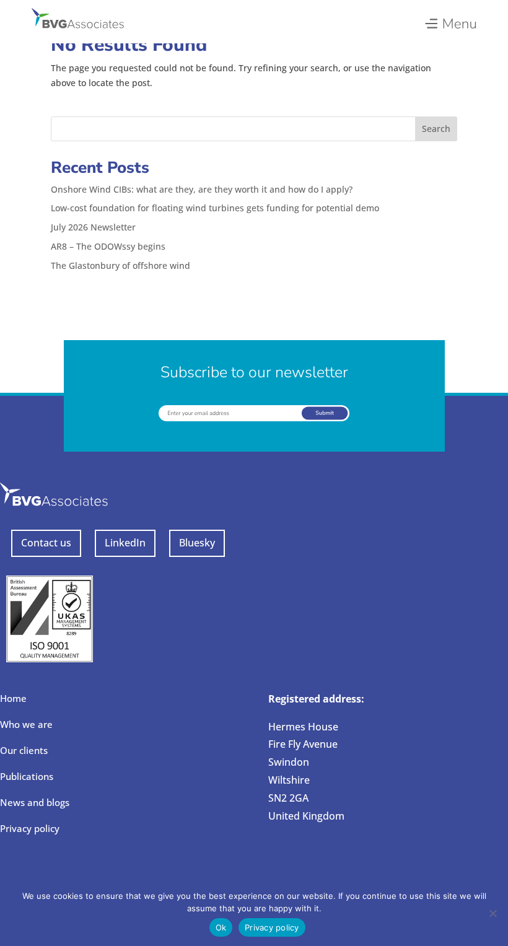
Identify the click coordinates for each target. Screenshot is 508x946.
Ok (221, 927)
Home (13, 698)
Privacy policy (29, 828)
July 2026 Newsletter (93, 227)
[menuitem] (450, 20)
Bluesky (197, 543)
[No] (492, 913)
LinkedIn (125, 543)
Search (436, 128)
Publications (26, 776)
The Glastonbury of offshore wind (120, 265)
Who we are (26, 724)
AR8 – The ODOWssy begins (108, 246)
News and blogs (34, 802)
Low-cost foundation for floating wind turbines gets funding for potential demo (215, 208)
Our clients (24, 750)
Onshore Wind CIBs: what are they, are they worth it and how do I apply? (202, 189)
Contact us (46, 543)
